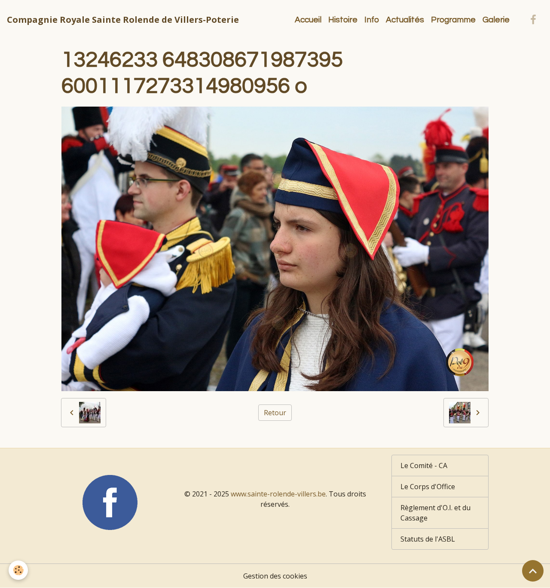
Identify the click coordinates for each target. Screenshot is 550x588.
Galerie (496, 19)
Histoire (343, 19)
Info (371, 19)
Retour (275, 412)
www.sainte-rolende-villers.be (278, 494)
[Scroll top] (533, 571)
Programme (453, 19)
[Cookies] (18, 570)
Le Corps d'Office (427, 486)
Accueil (308, 19)
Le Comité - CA (423, 465)
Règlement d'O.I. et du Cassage (435, 513)
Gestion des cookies (275, 576)
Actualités (405, 19)
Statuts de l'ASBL (427, 539)
